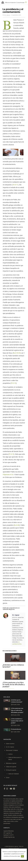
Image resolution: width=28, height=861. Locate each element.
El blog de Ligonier (11, 770)
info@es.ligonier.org (9, 837)
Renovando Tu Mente (12, 750)
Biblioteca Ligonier (11, 763)
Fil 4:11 (15, 185)
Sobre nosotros (10, 743)
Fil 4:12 (11, 454)
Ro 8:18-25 (17, 353)
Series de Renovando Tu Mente (15, 758)
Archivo (10, 754)
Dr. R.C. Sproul (10, 747)
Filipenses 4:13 (8, 474)
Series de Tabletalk (13, 774)
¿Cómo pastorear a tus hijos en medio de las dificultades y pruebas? (14, 685)
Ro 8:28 (16, 525)
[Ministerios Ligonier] (12, 2)
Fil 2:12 (13, 383)
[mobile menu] (26, 2)
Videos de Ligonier (11, 766)
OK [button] (22, 856)
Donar (7, 777)
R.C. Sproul (7, 15)
